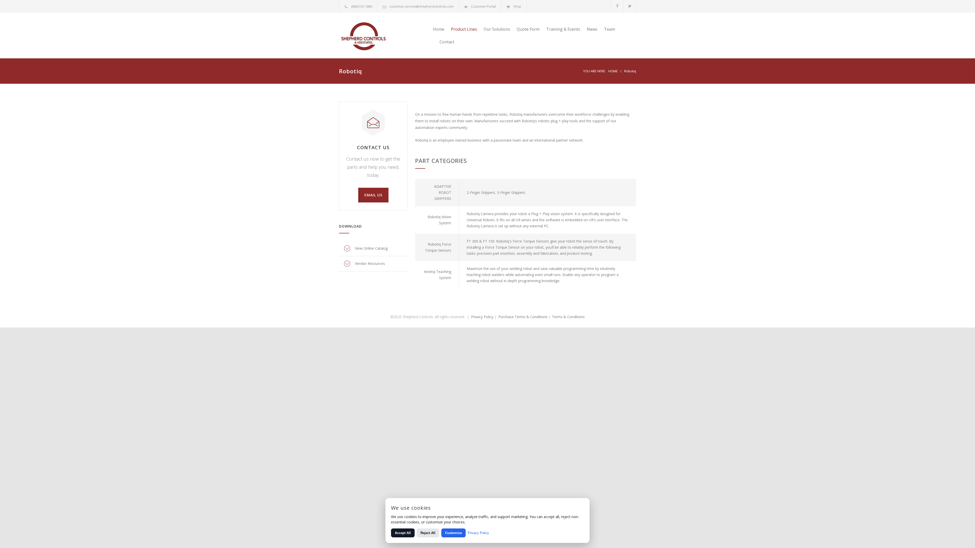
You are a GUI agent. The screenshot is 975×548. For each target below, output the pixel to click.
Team (609, 29)
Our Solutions (497, 29)
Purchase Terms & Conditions (523, 316)
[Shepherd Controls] (386, 35)
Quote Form (528, 29)
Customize (453, 533)
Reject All (427, 533)
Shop (517, 6)
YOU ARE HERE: (594, 71)
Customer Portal (483, 6)
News (592, 29)
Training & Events (563, 29)
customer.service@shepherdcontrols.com (421, 6)
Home (438, 29)
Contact (447, 42)
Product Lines (464, 29)
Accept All (403, 533)
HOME (613, 71)
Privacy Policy (482, 316)
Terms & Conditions (568, 316)
